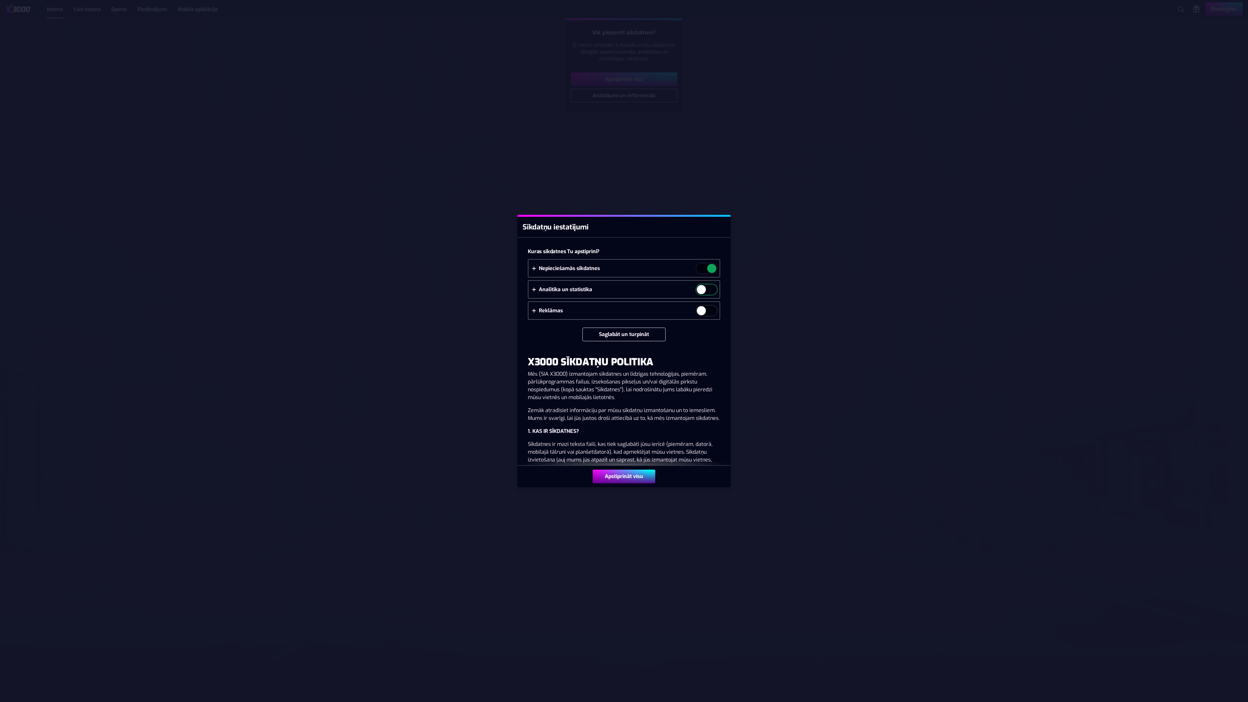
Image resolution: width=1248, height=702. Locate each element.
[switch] (711, 269)
